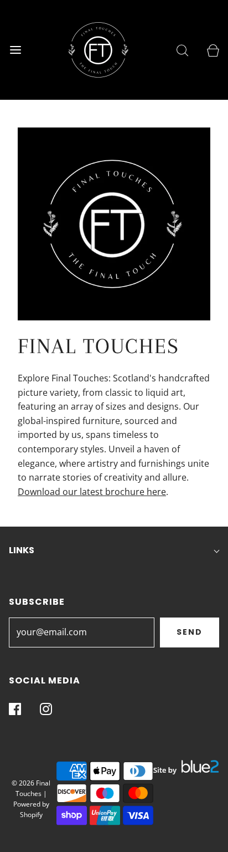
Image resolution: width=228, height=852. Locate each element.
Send (190, 631)
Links (21, 550)
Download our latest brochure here (92, 492)
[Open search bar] (182, 50)
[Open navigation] (15, 50)
